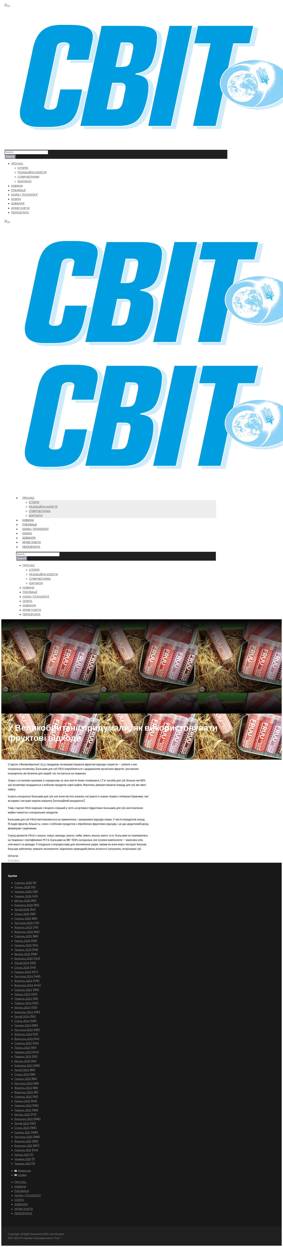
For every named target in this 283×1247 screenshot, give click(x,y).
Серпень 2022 (23, 1097)
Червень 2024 (23, 999)
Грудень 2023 (22, 1025)
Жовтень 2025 (23, 927)
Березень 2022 (23, 1119)
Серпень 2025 (23, 936)
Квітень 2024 (22, 1008)
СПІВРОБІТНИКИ (28, 177)
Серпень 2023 (23, 1043)
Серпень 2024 (23, 990)
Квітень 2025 (22, 954)
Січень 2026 (21, 914)
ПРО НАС (17, 164)
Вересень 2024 (23, 985)
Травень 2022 (22, 1110)
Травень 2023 (22, 1057)
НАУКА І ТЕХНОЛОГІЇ (24, 195)
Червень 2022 (23, 1106)
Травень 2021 (22, 1164)
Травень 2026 (22, 896)
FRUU (43, 764)
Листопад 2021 (23, 1137)
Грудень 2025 (22, 919)
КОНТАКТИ (24, 181)
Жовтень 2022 (23, 1088)
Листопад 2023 (23, 1030)
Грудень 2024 (22, 972)
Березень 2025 (23, 959)
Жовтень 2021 (22, 1141)
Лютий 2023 (21, 1070)
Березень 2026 (23, 905)
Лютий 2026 (21, 910)
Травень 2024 (23, 1003)
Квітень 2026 (22, 901)
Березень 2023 (23, 1066)
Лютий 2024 (21, 1017)
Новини (12, 753)
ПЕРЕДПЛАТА (20, 213)
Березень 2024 (23, 1012)
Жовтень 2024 (23, 981)
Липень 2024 (22, 994)
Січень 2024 (22, 1021)
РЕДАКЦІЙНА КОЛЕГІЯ (32, 172)
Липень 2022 (22, 1101)
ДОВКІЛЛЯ (17, 204)
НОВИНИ (17, 186)
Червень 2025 (23, 945)
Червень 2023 (23, 1052)
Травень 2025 (22, 950)
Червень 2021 (22, 1159)
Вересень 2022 (23, 1092)
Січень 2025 (21, 968)
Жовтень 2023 (23, 1034)
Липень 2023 (22, 1048)
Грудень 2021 (22, 1132)
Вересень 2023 (23, 1039)
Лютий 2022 (21, 1123)
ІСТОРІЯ (23, 168)
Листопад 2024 (23, 976)
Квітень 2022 (22, 1115)
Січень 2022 (21, 1128)
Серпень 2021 (22, 1150)
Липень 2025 (22, 941)
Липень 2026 (22, 887)
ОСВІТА (16, 199)
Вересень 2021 (23, 1146)
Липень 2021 (21, 1155)
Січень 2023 (21, 1074)
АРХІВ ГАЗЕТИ (20, 208)
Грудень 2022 (22, 1079)
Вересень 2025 (23, 932)
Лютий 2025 (21, 963)
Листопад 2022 (23, 1083)
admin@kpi (18, 748)
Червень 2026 (23, 892)
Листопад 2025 (23, 923)
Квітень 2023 (22, 1061)
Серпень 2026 (23, 883)
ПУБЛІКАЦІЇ (18, 190)
